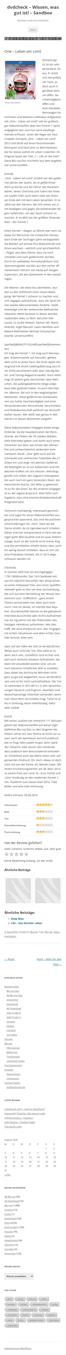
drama (20, 1299)
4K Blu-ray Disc (15, 995)
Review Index (11, 986)
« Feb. (7, 1174)
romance (38, 1314)
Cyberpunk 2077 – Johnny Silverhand (24, 1109)
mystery (51, 1314)
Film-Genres (13, 1047)
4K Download (14, 1008)
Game (7, 1236)
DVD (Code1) (11, 1227)
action (44, 1299)
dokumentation (39, 1304)
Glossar (8, 1043)
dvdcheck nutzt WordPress (17, 1348)
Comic (7, 1214)
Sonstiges (12, 1034)
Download (12, 1004)
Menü (33, 29)
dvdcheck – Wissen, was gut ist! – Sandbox (33, 10)
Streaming (12, 999)
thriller (24, 1304)
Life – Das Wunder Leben (26, 923)
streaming (12, 1325)
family (21, 1320)
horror (25, 1314)
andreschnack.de (16, 1087)
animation (12, 1314)
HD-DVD (11, 1030)
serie (10, 1320)
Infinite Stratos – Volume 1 (18, 1117)
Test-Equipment (13, 1065)
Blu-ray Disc (13, 991)
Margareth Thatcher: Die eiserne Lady (24, 1113)
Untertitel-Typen (16, 1061)
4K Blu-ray (9, 1196)
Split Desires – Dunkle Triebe (19, 1122)
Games (10, 1026)
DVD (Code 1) (14, 1017)
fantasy (45, 1309)
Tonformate (13, 1056)
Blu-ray (34, 932)
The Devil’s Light (13, 1126)
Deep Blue (17, 918)
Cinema (11, 1021)
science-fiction (29, 1309)
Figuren (8, 1039)
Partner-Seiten (12, 1082)
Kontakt (8, 1069)
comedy (11, 1304)
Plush (9, 959)
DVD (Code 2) (14, 1012)
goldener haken (36, 1320)
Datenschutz (13, 1074)
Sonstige (9, 1249)
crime (54, 1304)
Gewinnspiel (11, 1240)
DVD (6, 1222)
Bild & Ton (12, 1052)
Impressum (13, 1078)
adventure (12, 1309)
